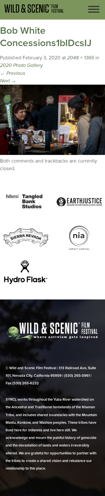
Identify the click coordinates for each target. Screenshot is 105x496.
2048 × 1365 (80, 58)
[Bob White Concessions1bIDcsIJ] (52, 153)
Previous (12, 73)
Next (8, 81)
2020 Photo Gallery (21, 65)
